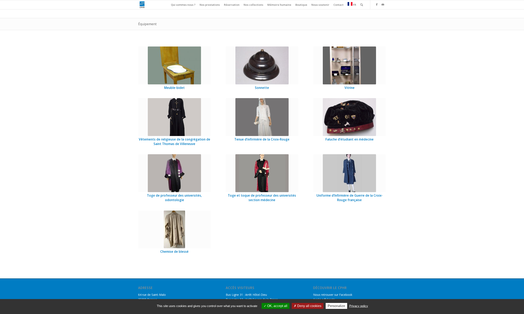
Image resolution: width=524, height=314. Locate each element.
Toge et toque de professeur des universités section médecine (262, 197)
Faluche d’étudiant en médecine (349, 139)
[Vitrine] (349, 65)
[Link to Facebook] (377, 4)
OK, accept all (276, 306)
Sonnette (262, 88)
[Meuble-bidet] (174, 65)
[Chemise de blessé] (174, 229)
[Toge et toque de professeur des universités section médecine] (262, 173)
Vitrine (349, 88)
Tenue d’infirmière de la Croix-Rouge (261, 139)
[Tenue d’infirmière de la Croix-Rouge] (262, 117)
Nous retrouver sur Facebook (332, 295)
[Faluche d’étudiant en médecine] (349, 117)
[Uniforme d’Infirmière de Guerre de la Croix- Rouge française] (349, 173)
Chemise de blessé (174, 251)
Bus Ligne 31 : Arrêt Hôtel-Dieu (246, 295)
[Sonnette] (262, 65)
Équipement (147, 24)
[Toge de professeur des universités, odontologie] (174, 173)
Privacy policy (358, 306)
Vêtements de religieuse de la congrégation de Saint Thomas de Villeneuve (174, 141)
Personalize (336, 306)
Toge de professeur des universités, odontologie (174, 197)
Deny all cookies (308, 306)
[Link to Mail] (383, 4)
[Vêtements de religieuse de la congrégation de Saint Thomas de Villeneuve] (174, 117)
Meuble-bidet (174, 88)
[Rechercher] (361, 4)
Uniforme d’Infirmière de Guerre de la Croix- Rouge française (349, 197)
